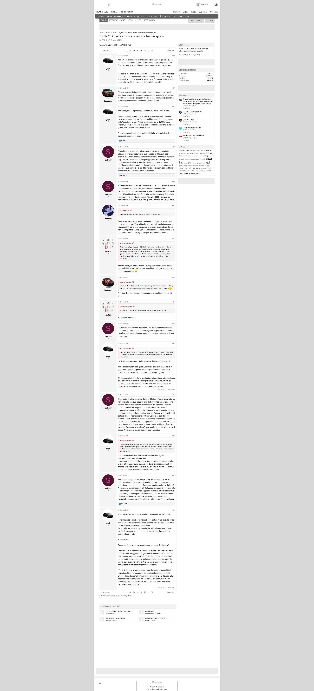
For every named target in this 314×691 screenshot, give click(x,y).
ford (189, 163)
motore (181, 168)
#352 (173, 238)
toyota (181, 173)
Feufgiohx (210, 80)
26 (145, 51)
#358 (173, 436)
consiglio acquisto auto (192, 159)
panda (198, 168)
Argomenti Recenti (117, 20)
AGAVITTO (187, 49)
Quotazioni (203, 12)
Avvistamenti (149, 611)
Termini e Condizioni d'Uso (157, 689)
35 (152, 51)
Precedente (105, 51)
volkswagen (193, 173)
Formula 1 (186, 140)
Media (130, 20)
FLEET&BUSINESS (126, 12)
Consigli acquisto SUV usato (192, 128)
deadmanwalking (149, 613)
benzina (209, 153)
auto (211, 150)
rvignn (181, 49)
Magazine (214, 12)
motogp (207, 166)
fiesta (185, 163)
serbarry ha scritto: (125, 243)
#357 (173, 395)
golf (204, 163)
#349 (173, 147)
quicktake (108, 620)
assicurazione (201, 150)
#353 (173, 277)
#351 (173, 206)
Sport (186, 16)
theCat (199, 49)
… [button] (126, 51)
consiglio (181, 159)
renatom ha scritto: (125, 282)
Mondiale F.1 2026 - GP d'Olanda (193, 136)
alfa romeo (193, 150)
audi (207, 150)
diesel (209, 158)
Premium (176, 12)
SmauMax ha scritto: (126, 307)
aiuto (187, 150)
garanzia (199, 163)
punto (187, 170)
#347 (173, 88)
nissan (186, 168)
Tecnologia (130, 16)
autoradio (196, 153)
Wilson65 (205, 49)
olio (190, 168)
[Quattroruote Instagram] (194, 684)
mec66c (193, 49)
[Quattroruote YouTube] (199, 684)
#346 (173, 55)
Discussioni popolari (110, 606)
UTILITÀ (114, 12)
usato (186, 173)
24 (137, 51)
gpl (208, 162)
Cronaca (101, 16)
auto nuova (182, 153)
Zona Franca (186, 108)
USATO (122, 45)
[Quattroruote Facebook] (191, 684)
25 (141, 51)
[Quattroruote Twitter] (202, 684)
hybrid (190, 166)
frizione (194, 163)
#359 (173, 475)
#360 (173, 510)
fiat (181, 162)
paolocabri (199, 51)
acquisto (181, 150)
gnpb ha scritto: (125, 210)
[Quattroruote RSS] (205, 684)
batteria (202, 153)
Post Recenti (184, 95)
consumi (202, 159)
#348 (173, 106)
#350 (173, 182)
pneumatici (204, 168)
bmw (180, 156)
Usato (193, 12)
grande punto (183, 166)
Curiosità (167, 16)
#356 (173, 344)
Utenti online (184, 45)
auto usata (190, 153)
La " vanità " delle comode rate (192, 111)
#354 (173, 302)
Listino (185, 12)
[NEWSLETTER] (110, 5)
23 (134, 51)
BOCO (104, 40)
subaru (201, 170)
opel (193, 168)
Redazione (160, 687)
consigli (206, 156)
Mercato (140, 16)
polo (210, 168)
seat (197, 170)
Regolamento (149, 20)
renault (192, 170)
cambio (185, 156)
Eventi (149, 16)
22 (130, 51)
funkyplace (192, 51)
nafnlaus (108, 613)
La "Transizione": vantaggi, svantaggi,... (119, 611)
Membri (138, 20)
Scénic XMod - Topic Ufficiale (115, 618)
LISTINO (115, 45)
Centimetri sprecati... (189, 119)
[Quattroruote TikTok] (197, 684)
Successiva (170, 51)
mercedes (195, 166)
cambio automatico (194, 156)
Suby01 (147, 620)
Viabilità (157, 16)
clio (202, 156)
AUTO (106, 12)
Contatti (153, 687)
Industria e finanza (115, 16)
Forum (104, 20)
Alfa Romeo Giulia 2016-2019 (155, 618)
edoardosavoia (183, 51)
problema (182, 170)
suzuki (209, 170)
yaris (200, 173)
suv (205, 170)
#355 (173, 323)
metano (201, 166)
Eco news (178, 16)
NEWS (98, 12)
